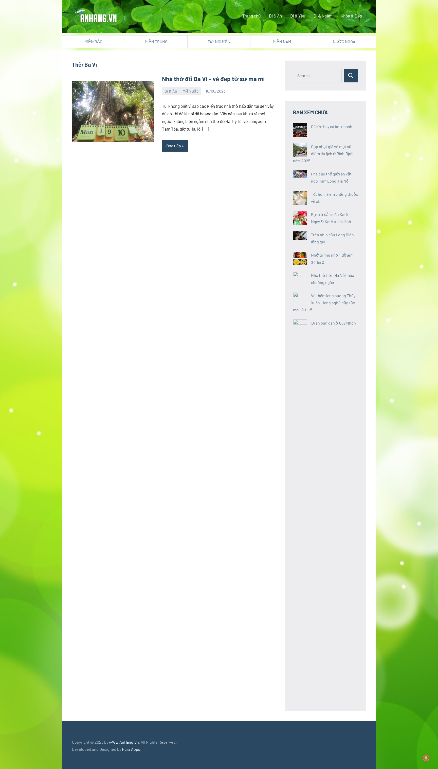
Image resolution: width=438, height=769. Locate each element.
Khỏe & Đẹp (351, 15)
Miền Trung (156, 41)
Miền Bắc (93, 41)
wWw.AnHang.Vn (124, 742)
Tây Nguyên (219, 41)
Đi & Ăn (275, 15)
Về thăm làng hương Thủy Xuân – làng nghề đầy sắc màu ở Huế (324, 302)
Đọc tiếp (173, 145)
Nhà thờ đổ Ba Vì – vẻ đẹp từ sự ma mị (213, 78)
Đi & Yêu (297, 15)
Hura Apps (131, 749)
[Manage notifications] (426, 758)
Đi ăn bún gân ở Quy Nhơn (333, 322)
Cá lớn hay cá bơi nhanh (331, 126)
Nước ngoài (344, 41)
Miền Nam (282, 41)
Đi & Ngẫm (323, 15)
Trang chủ (251, 15)
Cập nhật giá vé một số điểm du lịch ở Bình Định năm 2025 (323, 153)
